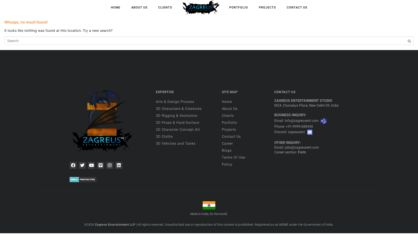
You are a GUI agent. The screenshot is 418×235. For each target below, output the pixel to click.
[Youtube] (91, 165)
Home (115, 7)
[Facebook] (73, 165)
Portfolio (238, 7)
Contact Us (297, 7)
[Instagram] (109, 165)
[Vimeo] (100, 165)
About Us (139, 7)
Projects (267, 7)
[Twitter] (82, 165)
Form (302, 152)
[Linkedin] (118, 165)
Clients (165, 7)
